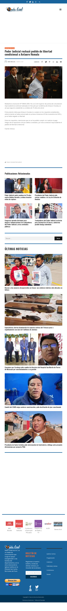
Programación (51, 558)
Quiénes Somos (51, 554)
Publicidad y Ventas (52, 566)
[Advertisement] (36, 28)
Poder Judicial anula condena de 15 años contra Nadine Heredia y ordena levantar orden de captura (18, 197)
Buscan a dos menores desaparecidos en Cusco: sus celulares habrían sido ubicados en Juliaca (33, 289)
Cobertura (49, 562)
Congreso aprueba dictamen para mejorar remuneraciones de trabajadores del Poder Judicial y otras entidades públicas (18, 223)
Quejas (49, 574)
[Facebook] (27, 1)
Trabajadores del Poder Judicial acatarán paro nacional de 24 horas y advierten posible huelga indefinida (48, 222)
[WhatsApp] (35, 1)
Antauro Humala (10, 162)
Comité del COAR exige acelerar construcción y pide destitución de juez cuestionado (33, 407)
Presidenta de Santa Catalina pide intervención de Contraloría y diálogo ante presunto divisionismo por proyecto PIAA (33, 446)
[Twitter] (30, 1)
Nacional (7, 48)
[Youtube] (32, 1)
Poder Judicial (18, 162)
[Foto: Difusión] (33, 82)
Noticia (12, 48)
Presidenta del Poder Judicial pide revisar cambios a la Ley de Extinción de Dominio (48, 197)
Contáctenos (50, 570)
